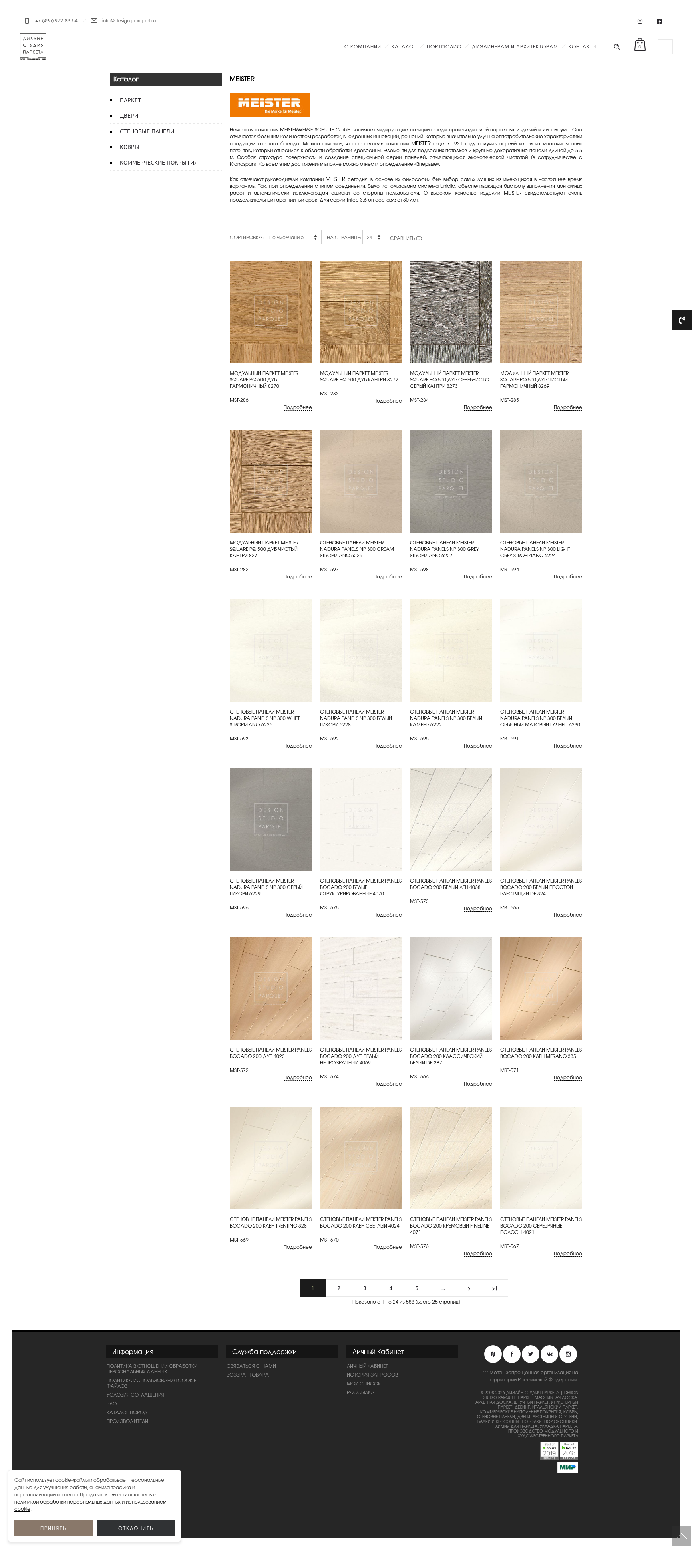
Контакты (583, 46)
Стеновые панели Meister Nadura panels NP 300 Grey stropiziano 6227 (444, 548)
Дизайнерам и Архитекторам (515, 46)
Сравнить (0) (406, 238)
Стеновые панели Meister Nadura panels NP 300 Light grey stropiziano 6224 (535, 548)
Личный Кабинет (367, 1365)
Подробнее (298, 407)
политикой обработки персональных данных (67, 1501)
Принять (53, 1528)
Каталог (404, 46)
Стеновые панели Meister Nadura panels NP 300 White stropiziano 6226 (265, 718)
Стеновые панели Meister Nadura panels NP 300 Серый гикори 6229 (266, 887)
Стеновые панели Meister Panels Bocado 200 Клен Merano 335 (541, 1052)
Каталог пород (127, 1412)
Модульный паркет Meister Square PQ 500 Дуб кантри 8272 (359, 376)
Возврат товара (248, 1374)
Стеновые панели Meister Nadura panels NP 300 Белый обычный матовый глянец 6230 (540, 718)
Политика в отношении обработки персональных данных (152, 1368)
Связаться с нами (251, 1365)
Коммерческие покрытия (159, 162)
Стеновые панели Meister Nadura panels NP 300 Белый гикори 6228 (356, 718)
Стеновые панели (147, 131)
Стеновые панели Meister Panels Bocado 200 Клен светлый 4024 (361, 1222)
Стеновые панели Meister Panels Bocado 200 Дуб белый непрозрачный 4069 (361, 1056)
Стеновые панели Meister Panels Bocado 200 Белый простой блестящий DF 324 (541, 887)
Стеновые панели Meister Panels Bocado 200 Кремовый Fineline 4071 (451, 1225)
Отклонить (135, 1528)
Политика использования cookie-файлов (152, 1383)
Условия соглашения (135, 1394)
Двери (129, 115)
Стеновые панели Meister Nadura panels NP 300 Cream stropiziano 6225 (357, 548)
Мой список (364, 1383)
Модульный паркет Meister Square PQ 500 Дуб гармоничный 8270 (264, 379)
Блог (113, 1403)
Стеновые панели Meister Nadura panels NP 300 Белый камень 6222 (446, 718)
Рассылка (360, 1392)
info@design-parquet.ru (129, 20)
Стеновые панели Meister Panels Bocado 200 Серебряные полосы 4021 (541, 1225)
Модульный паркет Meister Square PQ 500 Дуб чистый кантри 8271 (264, 548)
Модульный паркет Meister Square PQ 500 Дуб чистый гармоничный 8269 (534, 379)
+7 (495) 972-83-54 (56, 20)
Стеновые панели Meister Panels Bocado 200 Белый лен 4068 (451, 883)
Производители (127, 1421)
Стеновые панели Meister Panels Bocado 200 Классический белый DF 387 (451, 1056)
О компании (362, 46)
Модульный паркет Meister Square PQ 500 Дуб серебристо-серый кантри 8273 (450, 379)
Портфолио (444, 46)
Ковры (129, 147)
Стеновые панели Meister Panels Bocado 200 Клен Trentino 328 (271, 1222)
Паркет (130, 100)
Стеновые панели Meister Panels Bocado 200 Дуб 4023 (271, 1052)
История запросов (372, 1374)
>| (495, 1288)
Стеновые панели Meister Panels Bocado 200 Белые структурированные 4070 (361, 887)
